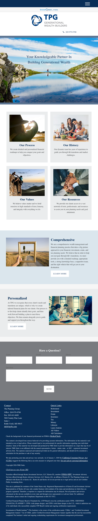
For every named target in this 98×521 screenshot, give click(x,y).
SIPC (70, 474)
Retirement (55, 408)
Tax (52, 419)
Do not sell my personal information (74, 460)
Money (53, 422)
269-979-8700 (71, 32)
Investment (55, 411)
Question (9, 367)
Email (38, 354)
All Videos (55, 430)
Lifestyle (54, 425)
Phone (68, 354)
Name (8, 354)
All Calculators (56, 433)
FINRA (64, 474)
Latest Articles (56, 428)
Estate (53, 414)
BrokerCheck (55, 436)
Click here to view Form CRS (17, 469)
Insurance (54, 416)
